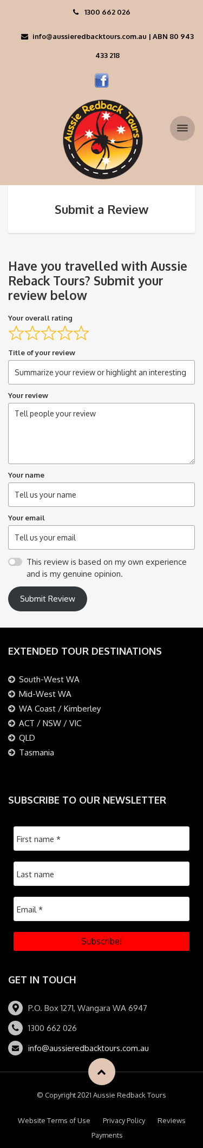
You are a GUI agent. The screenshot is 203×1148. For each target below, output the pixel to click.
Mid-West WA (45, 694)
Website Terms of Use (54, 1120)
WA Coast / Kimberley (60, 708)
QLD (27, 738)
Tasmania (36, 752)
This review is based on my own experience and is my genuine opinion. (107, 568)
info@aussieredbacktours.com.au (88, 1048)
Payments (107, 1135)
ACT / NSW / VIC (50, 723)
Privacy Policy (124, 1120)
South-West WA (49, 679)
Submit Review (47, 598)
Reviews (172, 1120)
